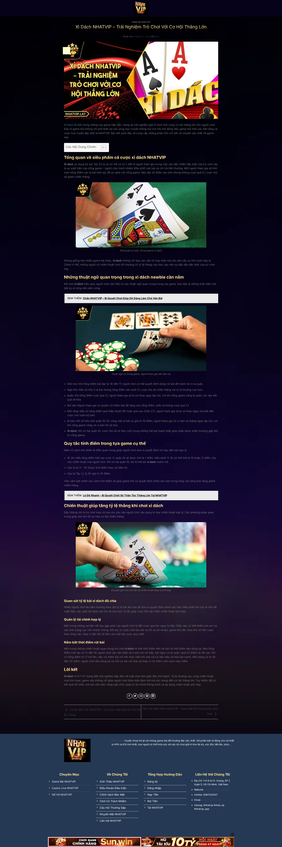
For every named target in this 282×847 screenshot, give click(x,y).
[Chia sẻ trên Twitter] (135, 696)
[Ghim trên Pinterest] (147, 696)
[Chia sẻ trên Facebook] (129, 696)
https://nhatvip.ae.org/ (216, 789)
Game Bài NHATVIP (141, 22)
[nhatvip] (141, 8)
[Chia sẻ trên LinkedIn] (153, 696)
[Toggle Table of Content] (102, 147)
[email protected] (210, 799)
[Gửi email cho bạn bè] (141, 696)
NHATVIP (80, 676)
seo (157, 36)
